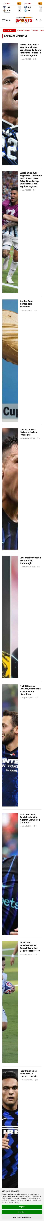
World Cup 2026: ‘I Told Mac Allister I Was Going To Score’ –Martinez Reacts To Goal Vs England (30, 50)
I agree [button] (22, 1207)
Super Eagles (23, 30)
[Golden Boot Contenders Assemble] (10, 360)
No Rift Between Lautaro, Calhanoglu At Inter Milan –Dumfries (30, 690)
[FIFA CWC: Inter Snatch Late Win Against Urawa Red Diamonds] (10, 874)
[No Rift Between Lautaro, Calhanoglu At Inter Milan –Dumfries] (10, 745)
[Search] (36, 20)
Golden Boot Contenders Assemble (26, 304)
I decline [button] (22, 1212)
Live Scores (9, 30)
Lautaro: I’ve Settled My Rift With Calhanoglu (30, 560)
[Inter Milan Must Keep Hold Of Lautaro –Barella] (10, 1130)
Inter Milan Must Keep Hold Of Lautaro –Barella (28, 1074)
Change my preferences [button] (22, 1217)
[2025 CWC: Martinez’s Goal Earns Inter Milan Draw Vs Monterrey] (10, 1002)
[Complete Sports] (24, 20)
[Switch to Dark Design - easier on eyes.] (40, 20)
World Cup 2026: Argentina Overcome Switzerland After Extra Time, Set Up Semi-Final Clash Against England (31, 179)
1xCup (35, 30)
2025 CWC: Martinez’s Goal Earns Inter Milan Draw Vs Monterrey (30, 946)
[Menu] (6, 20)
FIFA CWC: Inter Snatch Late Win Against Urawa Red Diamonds (30, 818)
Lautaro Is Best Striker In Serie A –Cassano (28, 432)
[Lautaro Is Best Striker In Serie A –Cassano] (10, 489)
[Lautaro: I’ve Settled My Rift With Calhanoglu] (10, 617)
